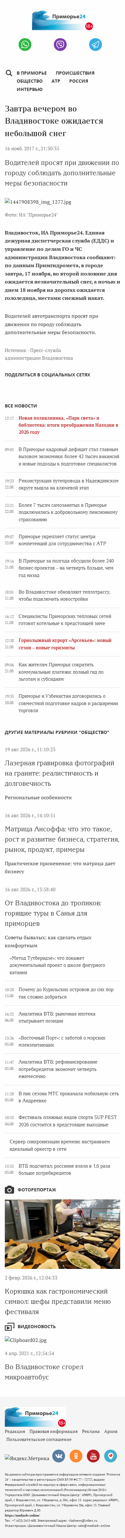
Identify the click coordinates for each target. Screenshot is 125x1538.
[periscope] (110, 1456)
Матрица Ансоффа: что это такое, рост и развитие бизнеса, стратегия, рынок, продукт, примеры (62, 839)
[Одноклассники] (76, 1456)
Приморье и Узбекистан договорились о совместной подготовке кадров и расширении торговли (68, 703)
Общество (30, 81)
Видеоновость (37, 1326)
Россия (78, 81)
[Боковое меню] (9, 73)
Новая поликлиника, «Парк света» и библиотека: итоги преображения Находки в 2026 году (68, 425)
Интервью (30, 89)
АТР (56, 81)
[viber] (60, 44)
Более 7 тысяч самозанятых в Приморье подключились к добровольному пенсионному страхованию (68, 512)
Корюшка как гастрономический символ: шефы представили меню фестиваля (58, 1301)
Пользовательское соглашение (38, 1439)
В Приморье (32, 73)
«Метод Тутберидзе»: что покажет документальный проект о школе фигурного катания (57, 965)
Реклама (91, 1431)
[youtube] (93, 1456)
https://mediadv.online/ (22, 1515)
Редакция (15, 1431)
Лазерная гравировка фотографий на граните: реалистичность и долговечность (59, 773)
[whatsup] (25, 44)
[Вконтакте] (58, 1456)
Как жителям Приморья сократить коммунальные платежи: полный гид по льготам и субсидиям (61, 672)
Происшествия (75, 73)
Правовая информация (53, 1431)
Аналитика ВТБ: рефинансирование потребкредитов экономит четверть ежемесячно (58, 1069)
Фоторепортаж (37, 1190)
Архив (110, 1431)
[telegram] (95, 44)
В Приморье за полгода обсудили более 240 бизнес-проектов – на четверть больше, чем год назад (66, 568)
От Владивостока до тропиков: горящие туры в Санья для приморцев (53, 913)
